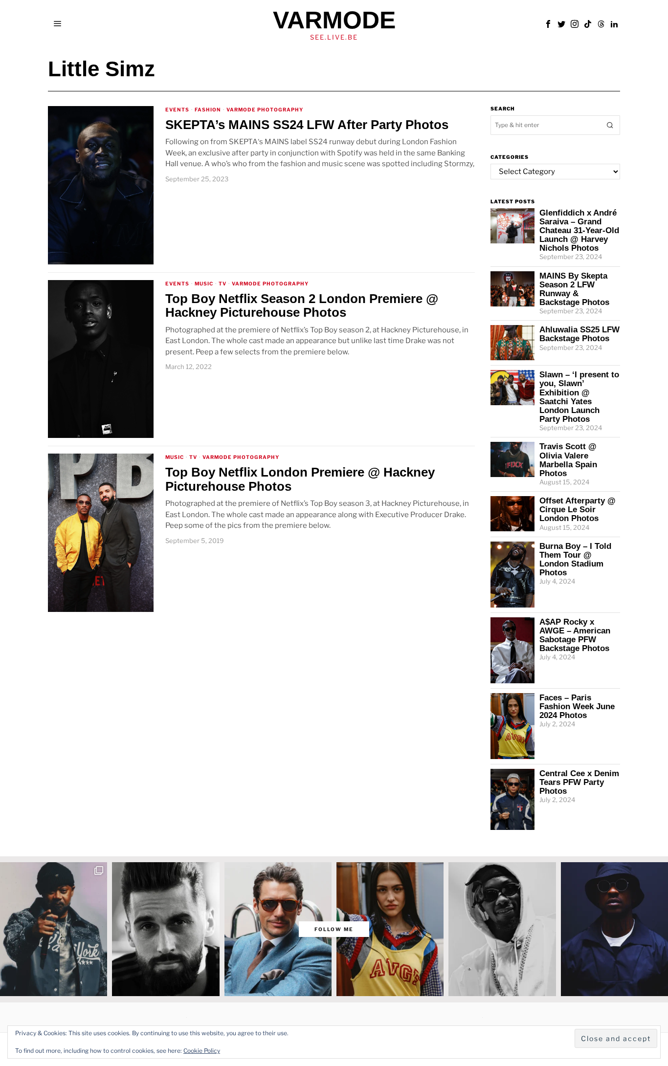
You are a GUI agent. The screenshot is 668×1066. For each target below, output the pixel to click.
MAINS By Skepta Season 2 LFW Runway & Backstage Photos (574, 288)
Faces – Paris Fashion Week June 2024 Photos (577, 706)
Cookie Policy (201, 1050)
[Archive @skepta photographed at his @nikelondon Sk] (614, 929)
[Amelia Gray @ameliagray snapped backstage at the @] (390, 929)
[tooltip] (548, 24)
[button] (610, 125)
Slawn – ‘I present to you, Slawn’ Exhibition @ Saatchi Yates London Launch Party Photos (579, 396)
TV (222, 283)
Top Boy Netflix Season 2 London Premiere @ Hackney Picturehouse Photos (301, 306)
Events (177, 109)
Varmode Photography (264, 109)
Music (204, 283)
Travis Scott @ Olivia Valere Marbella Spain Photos (568, 459)
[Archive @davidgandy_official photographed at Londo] (278, 929)
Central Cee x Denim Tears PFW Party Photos (579, 782)
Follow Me (334, 929)
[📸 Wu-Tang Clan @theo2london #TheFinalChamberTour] (53, 929)
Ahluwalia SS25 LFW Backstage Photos (579, 334)
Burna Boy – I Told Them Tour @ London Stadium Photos (575, 559)
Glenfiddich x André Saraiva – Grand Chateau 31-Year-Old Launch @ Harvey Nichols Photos (579, 230)
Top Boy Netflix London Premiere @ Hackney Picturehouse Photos (300, 479)
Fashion (208, 109)
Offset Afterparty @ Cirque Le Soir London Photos (577, 509)
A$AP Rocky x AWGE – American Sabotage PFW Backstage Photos (574, 635)
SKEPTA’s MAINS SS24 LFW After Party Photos (306, 125)
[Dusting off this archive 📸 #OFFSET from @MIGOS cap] (502, 929)
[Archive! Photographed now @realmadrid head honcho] (165, 929)
